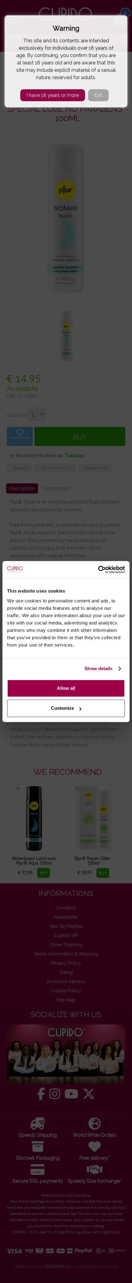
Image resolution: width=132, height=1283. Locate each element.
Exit (98, 95)
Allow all (66, 688)
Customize (62, 708)
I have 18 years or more (52, 95)
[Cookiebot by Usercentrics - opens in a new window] (98, 570)
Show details (98, 668)
